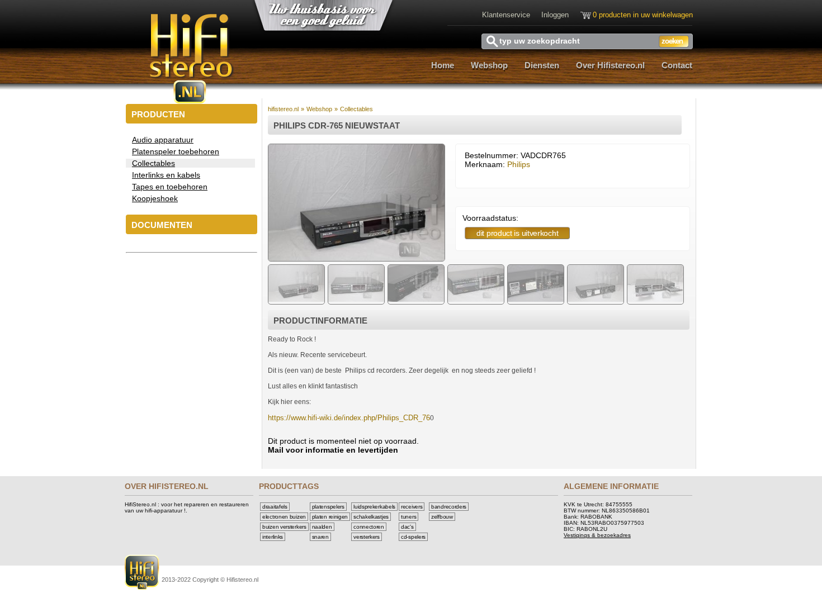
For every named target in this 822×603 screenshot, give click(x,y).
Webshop (489, 65)
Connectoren (368, 527)
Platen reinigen (330, 517)
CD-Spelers (413, 537)
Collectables (356, 109)
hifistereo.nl (283, 109)
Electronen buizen (284, 517)
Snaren (320, 537)
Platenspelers (328, 507)
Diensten (542, 65)
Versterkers (366, 537)
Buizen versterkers (284, 527)
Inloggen (555, 15)
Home (442, 65)
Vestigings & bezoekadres (597, 535)
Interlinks (272, 537)
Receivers (411, 507)
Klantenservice (506, 15)
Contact (677, 65)
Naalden (322, 527)
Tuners (408, 517)
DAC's (407, 527)
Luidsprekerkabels (374, 507)
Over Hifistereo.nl (610, 65)
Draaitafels (274, 507)
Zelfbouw (442, 517)
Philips (518, 164)
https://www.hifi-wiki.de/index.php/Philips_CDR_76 (349, 418)
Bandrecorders (448, 507)
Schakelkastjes (371, 517)
